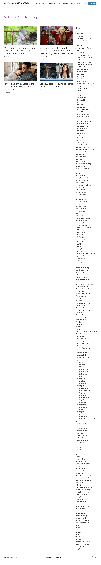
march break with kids (82, 294)
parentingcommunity (82, 397)
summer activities (81, 511)
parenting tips (80, 386)
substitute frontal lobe (83, 506)
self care (78, 466)
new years (79, 350)
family (77, 173)
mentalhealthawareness (83, 315)
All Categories (80, 36)
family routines (80, 194)
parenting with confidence (84, 390)
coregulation (79, 131)
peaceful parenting (81, 426)
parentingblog (80, 393)
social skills (79, 483)
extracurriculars (80, 171)
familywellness (80, 211)
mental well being (81, 312)
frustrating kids (80, 223)
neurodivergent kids (82, 343)
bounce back (79, 76)
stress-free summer (82, 492)
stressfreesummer (81, 494)
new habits (79, 346)
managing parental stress (83, 289)
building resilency (81, 88)
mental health (80, 305)
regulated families (81, 440)
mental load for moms (83, 308)
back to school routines (83, 62)
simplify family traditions (83, 478)
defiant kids (79, 138)
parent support (80, 364)
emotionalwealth (80, 157)
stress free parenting (82, 490)
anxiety (77, 50)
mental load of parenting (83, 310)
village (77, 549)
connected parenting (82, 114)
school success (80, 461)
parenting (78, 376)
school (77, 457)
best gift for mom (81, 67)
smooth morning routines (84, 480)
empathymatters (80, 161)
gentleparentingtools (82, 225)
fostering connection (82, 218)
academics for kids (82, 41)
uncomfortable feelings (83, 542)
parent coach (79, 362)
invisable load (80, 272)
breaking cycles (80, 81)
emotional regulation (82, 147)
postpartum (79, 433)
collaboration (79, 105)
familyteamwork (80, 204)
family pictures (80, 192)
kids (76, 275)
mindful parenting (81, 317)
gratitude (78, 246)
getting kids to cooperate (84, 227)
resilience (78, 445)
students (78, 504)
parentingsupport (81, 407)
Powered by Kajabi (93, 561)
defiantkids (79, 140)
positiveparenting (81, 431)
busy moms (79, 90)
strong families (80, 497)
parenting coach (80, 381)
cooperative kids (81, 128)
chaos (77, 102)
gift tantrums (79, 235)
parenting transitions (82, 388)
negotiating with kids (82, 338)
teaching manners (81, 530)
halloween (78, 251)
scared (77, 452)
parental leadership (81, 372)
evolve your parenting (82, 168)
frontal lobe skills (81, 220)
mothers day (79, 336)
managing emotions (81, 286)
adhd (77, 43)
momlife (78, 327)
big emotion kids (81, 72)
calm (77, 93)
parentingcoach (80, 395)
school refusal (80, 459)
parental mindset (81, 374)
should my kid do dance (83, 475)
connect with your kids (83, 112)
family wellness (80, 199)
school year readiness (82, 464)
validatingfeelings (81, 546)
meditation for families (83, 303)
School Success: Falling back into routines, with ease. (56, 85)
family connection (81, 180)
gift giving (78, 230)
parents (78, 414)
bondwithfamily (80, 74)
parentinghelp (79, 400)
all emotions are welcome (84, 48)
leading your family (82, 279)
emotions (78, 159)
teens (77, 534)
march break (79, 291)
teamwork (78, 532)
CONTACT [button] (92, 3)
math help (78, 298)
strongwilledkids (80, 501)
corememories (80, 133)
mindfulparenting (80, 320)
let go (77, 282)
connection (79, 119)
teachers (78, 527)
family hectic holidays (83, 185)
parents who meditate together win (85, 420)
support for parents (82, 520)
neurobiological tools (82, 341)
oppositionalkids (80, 355)
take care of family (82, 523)
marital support (80, 296)
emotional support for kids (84, 149)
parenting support (81, 383)
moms (77, 329)
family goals (79, 183)
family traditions (81, 197)
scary (77, 454)
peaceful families (81, 423)
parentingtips (79, 409)
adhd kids (78, 46)
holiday (77, 261)
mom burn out (80, 322)
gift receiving (80, 232)
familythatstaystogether (83, 206)
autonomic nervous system (84, 57)
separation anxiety (81, 471)
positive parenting (81, 428)
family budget (80, 175)
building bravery (80, 86)
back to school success (83, 64)
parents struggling (81, 416)
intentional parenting (82, 268)
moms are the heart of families (86, 331)
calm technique (80, 98)
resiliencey (79, 447)
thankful (78, 537)
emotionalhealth (80, 152)
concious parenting (81, 109)
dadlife (77, 135)
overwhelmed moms (82, 357)
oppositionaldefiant (81, 353)
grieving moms (80, 249)
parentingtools (80, 412)
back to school (80, 60)
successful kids (80, 508)
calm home (79, 95)
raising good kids (81, 435)
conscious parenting (82, 124)
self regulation (80, 468)
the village (79, 539)
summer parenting (81, 513)
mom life (78, 324)
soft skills (78, 485)
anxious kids (79, 53)
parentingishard (80, 402)
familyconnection (81, 201)
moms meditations (81, 334)
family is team (80, 187)
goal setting (79, 242)
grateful (78, 244)
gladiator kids (80, 239)
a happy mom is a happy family (86, 38)
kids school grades (81, 277)
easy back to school (82, 145)
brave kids (79, 79)
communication (80, 107)
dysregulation (79, 142)
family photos (80, 190)
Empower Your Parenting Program (58, 3)
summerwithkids (80, 518)
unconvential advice (82, 544)
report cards (79, 442)
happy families (80, 256)
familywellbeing (80, 209)
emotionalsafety (80, 154)
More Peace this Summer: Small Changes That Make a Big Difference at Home (20, 51)
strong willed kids (81, 499)
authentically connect (82, 55)
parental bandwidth (81, 369)
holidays (78, 265)
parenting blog (80, 379)
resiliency (78, 449)
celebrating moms (81, 100)
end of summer (80, 166)
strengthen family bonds (83, 487)
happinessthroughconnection (85, 253)
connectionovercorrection (84, 121)
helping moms (80, 258)
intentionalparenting (81, 270)
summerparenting (81, 516)
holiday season (80, 263)
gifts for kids (80, 237)
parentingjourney (80, 405)
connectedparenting (82, 116)
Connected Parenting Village (77, 3)
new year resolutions (82, 348)
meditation (79, 301)
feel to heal (79, 216)
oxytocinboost (80, 360)
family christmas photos (83, 178)
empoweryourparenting (83, 164)
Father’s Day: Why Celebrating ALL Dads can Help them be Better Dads (19, 86)
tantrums (78, 525)
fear (76, 213)
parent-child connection (83, 367)
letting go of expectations (84, 284)
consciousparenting (81, 126)
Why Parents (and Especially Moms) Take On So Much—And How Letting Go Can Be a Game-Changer (56, 52)
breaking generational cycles (84, 83)
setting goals (79, 473)
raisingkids (79, 438)
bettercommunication (82, 69)
